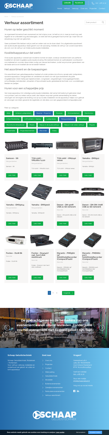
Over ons (84, 8)
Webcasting (49, 372)
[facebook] (74, 391)
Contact (102, 8)
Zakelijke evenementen (54, 387)
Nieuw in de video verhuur (74, 125)
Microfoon (83, 119)
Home (59, 8)
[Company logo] (18, 5)
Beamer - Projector (44, 113)
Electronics (89, 113)
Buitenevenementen (52, 384)
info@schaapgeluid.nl (81, 381)
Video (54, 131)
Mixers (32, 125)
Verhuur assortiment (52, 395)
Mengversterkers (67, 119)
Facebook (79, 3)
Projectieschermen (27, 131)
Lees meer (12, 175)
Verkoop (75, 8)
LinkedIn (67, 3)
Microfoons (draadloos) (15, 125)
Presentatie (11, 131)
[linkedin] (78, 391)
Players (92, 125)
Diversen (59, 113)
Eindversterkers (73, 113)
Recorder (43, 131)
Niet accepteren (80, 432)
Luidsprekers (51, 119)
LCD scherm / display (33, 119)
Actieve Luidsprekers (23, 113)
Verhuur (67, 8)
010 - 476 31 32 (100, 3)
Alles (8, 113)
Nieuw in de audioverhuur (49, 125)
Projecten (93, 8)
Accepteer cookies (95, 432)
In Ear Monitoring (13, 119)
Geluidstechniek (51, 376)
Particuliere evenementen (55, 391)
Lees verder (60, 432)
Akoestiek (49, 380)
